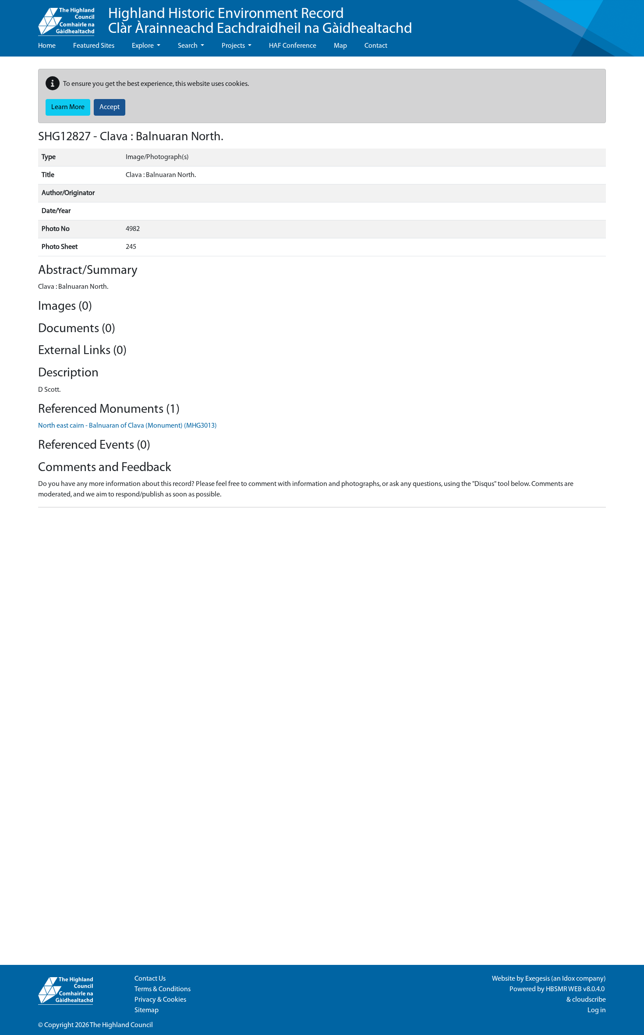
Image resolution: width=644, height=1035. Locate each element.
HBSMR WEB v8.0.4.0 (576, 989)
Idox (568, 978)
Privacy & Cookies (160, 999)
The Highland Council (121, 1025)
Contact (375, 46)
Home (47, 46)
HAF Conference (292, 46)
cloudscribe (589, 999)
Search (188, 46)
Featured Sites (93, 46)
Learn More (68, 107)
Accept (109, 107)
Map (340, 46)
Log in (596, 1010)
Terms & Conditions (162, 989)
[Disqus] (322, 624)
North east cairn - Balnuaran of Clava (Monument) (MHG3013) (127, 425)
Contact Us (150, 978)
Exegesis (537, 978)
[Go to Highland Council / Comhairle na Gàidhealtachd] (66, 18)
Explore (143, 46)
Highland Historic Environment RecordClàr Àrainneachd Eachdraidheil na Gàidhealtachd (260, 21)
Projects (234, 46)
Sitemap (146, 1010)
